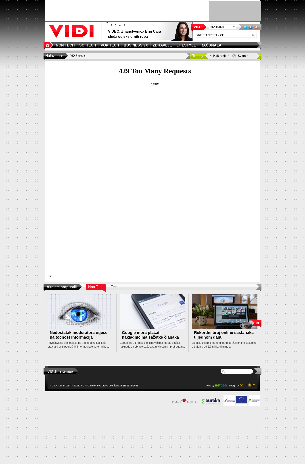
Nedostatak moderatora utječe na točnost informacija (78, 335)
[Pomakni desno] (256, 323)
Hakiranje (220, 55)
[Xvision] (247, 385)
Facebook (251, 27)
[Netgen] (221, 385)
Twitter (245, 27)
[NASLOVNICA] (48, 45)
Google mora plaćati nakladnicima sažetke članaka (150, 335)
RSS (256, 27)
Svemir (243, 55)
